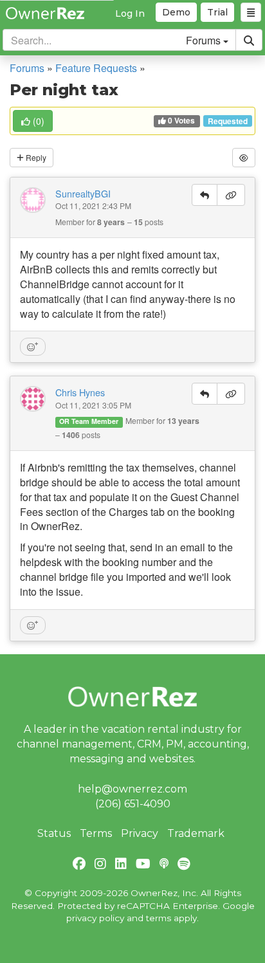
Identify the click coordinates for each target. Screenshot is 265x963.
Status (54, 833)
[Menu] (251, 12)
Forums (27, 67)
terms (158, 918)
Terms (96, 833)
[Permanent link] (231, 195)
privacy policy (95, 918)
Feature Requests (96, 67)
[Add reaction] (33, 347)
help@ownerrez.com (132, 789)
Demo (176, 12)
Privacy (139, 833)
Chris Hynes (80, 392)
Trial (217, 12)
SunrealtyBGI (83, 193)
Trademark (195, 833)
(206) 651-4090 (132, 804)
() (38, 121)
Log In (130, 13)
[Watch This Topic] (243, 157)
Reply (35, 157)
